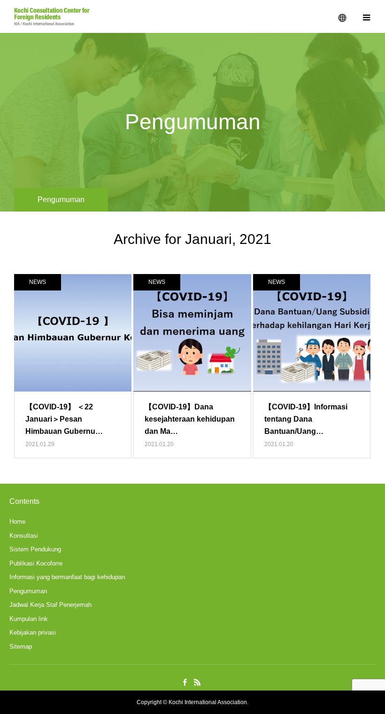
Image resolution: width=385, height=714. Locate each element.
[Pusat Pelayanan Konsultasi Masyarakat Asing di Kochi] (52, 16)
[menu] (366, 16)
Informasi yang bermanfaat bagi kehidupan (67, 577)
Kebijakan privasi (32, 632)
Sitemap (20, 646)
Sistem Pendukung (35, 549)
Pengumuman (28, 591)
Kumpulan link (28, 618)
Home (17, 521)
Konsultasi (23, 535)
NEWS (37, 282)
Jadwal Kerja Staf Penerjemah (50, 604)
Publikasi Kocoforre (35, 563)
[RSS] (197, 682)
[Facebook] (184, 682)
